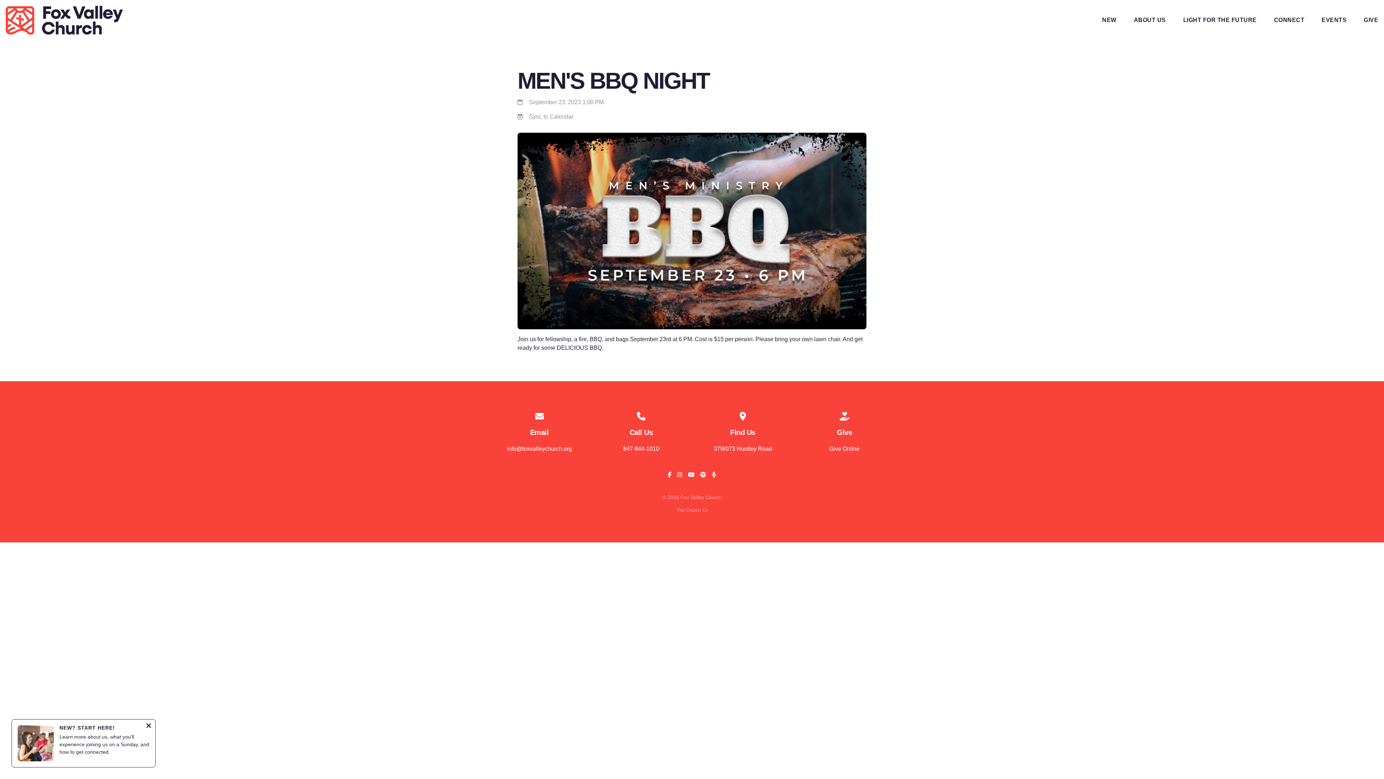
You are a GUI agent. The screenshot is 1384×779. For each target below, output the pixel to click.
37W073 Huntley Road (743, 449)
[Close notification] (148, 726)
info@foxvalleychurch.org (539, 449)
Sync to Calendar (551, 117)
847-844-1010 (641, 449)
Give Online (844, 449)
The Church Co (692, 510)
